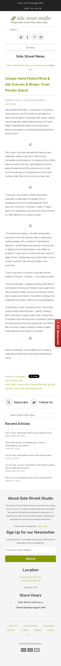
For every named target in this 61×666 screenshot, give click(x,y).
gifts (20, 380)
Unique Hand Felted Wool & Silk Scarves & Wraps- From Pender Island (27, 84)
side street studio (34, 388)
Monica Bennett (39, 384)
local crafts (10, 384)
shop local (19, 388)
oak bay (51, 384)
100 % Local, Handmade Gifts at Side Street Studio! (28, 433)
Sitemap (37, 630)
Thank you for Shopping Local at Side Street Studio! (28, 477)
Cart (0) (28, 8)
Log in (38, 8)
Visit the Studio (30, 626)
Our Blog (24, 630)
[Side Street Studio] (30, 20)
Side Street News (30, 56)
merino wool (23, 384)
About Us (13, 626)
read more (42, 526)
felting (14, 380)
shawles (9, 388)
